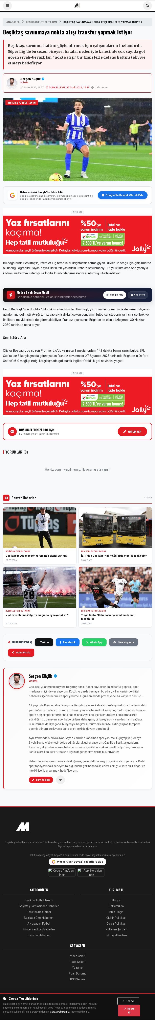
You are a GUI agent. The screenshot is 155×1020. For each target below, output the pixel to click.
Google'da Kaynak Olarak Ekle (124, 195)
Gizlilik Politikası (116, 917)
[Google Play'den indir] (63, 873)
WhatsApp (96, 642)
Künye (116, 900)
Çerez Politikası (116, 923)
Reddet (129, 1000)
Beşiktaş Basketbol (39, 912)
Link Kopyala (126, 642)
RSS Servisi (77, 979)
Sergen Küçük (30, 79)
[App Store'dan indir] (92, 873)
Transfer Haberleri (38, 935)
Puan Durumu (77, 973)
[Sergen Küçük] (17, 681)
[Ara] (147, 5)
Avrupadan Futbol (38, 923)
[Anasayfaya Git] (77, 827)
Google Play (116, 294)
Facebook (69, 642)
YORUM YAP (134, 431)
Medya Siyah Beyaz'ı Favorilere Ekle (80, 861)
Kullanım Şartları (116, 929)
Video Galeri (77, 956)
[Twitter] (60, 779)
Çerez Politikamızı (60, 1011)
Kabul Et (131, 1010)
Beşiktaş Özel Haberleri (38, 917)
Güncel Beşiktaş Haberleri (39, 929)
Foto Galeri (77, 961)
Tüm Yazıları (43, 779)
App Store (139, 294)
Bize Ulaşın (116, 912)
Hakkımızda (116, 906)
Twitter (44, 642)
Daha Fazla (23, 652)
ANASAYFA (13, 22)
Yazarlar (77, 967)
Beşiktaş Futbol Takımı (41, 22)
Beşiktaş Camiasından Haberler (39, 906)
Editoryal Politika (116, 935)
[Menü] (7, 5)
